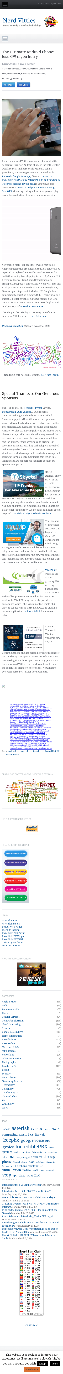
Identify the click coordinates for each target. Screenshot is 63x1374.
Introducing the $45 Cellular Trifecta (21, 1185)
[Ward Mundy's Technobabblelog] (31, 21)
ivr (23, 1152)
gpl (47, 1140)
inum (51, 1148)
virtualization (11, 1170)
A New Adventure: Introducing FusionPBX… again (28, 1216)
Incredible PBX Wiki (12, 939)
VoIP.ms (27, 412)
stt (12, 1166)
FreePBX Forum (10, 930)
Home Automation (12, 1036)
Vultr (19, 412)
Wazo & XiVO (8, 1104)
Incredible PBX (13, 73)
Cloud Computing (11, 1024)
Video (5, 1100)
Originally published (12, 326)
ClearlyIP (28, 408)
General (6, 1028)
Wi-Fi (5, 1107)
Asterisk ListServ (11, 923)
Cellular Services (11, 68)
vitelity (36, 1170)
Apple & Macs (9, 1001)
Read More (32, 1369)
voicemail (50, 1170)
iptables (7, 1151)
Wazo (22, 1175)
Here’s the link (38, 316)
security (36, 1157)
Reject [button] (55, 1363)
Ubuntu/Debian (10, 1096)
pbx (4, 1157)
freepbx (37, 751)
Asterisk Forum (10, 920)
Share (25, 84)
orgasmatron (51, 1152)
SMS (31, 1161)
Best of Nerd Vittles (12, 926)
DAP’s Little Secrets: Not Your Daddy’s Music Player (29, 1197)
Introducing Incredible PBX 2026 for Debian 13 (26, 1191)
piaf (12, 1156)
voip (6, 1175)
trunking (33, 1166)
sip (46, 1157)
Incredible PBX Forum (13, 933)
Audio (5, 1005)
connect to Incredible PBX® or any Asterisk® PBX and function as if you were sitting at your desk (31, 180)
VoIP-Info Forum (11, 945)
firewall (40, 1134)
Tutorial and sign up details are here (31, 513)
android (12, 751)
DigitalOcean (9, 412)
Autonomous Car (11, 1009)
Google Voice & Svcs (12, 1032)
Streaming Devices (12, 1081)
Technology (7, 78)
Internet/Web (9, 1043)
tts (41, 1166)
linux (28, 1152)
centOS (47, 1129)
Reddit (5, 1070)
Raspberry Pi (27, 73)
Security (6, 1073)
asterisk (24, 751)
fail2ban (23, 1135)
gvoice (8, 1147)
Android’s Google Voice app (16, 176)
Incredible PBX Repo (13, 936)
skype (24, 1162)
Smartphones (39, 73)
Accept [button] (42, 1363)
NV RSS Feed (31, 1325)
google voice (32, 1140)
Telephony (17, 78)
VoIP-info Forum (50, 375)
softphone (40, 1162)
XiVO (37, 1175)
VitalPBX (26, 1170)
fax (30, 1134)
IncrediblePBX (52, 751)
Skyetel (38, 408)
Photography (9, 1062)
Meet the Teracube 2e (31, 306)
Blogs (5, 1013)
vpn (15, 1175)
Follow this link (32, 611)
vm (42, 1170)
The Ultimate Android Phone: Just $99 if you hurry (28, 54)
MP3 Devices (9, 1051)
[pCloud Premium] (31, 974)
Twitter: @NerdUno (12, 942)
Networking (8, 1054)
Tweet (10, 84)
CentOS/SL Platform (29, 68)
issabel (17, 1152)
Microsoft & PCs (10, 1047)
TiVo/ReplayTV (10, 1092)
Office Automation (11, 1058)
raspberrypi (23, 1157)
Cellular (36, 1129)
